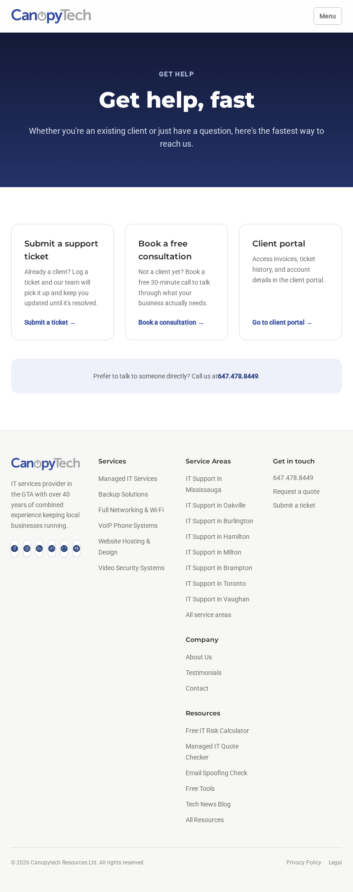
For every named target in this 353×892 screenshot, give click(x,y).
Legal (335, 862)
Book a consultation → (171, 322)
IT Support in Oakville (215, 505)
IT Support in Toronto (216, 583)
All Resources (205, 819)
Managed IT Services (127, 478)
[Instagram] (26, 548)
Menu (327, 16)
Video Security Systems (131, 568)
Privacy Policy (303, 862)
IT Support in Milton (213, 552)
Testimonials (204, 672)
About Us (199, 657)
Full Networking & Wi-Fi (131, 510)
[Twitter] (64, 548)
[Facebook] (14, 548)
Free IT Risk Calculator (217, 730)
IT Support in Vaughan (218, 599)
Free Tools (200, 788)
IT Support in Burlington (219, 521)
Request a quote (296, 491)
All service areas (208, 614)
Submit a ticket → (50, 322)
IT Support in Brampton (219, 568)
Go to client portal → (282, 322)
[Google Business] (76, 548)
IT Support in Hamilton (218, 536)
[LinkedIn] (39, 548)
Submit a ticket (294, 505)
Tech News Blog (208, 804)
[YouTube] (51, 548)
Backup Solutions (123, 494)
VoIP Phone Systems (128, 525)
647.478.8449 (238, 376)
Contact (197, 688)
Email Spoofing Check (216, 773)
